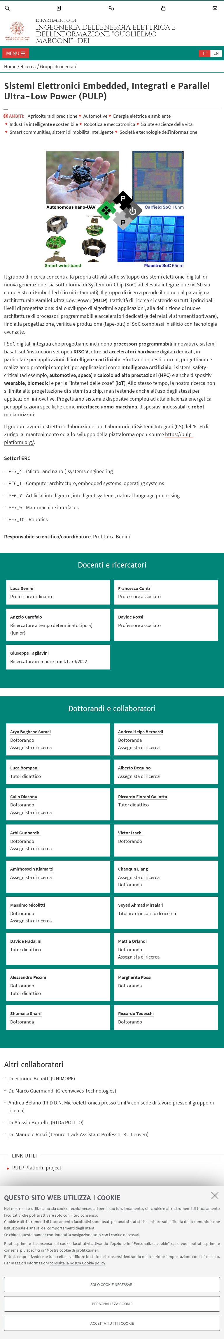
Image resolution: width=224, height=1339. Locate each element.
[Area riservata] (164, 8)
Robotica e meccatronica (109, 124)
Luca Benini (117, 536)
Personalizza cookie (112, 1303)
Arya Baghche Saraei (30, 731)
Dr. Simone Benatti (29, 1078)
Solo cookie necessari (112, 1284)
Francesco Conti (134, 588)
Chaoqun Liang (133, 869)
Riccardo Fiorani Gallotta (142, 796)
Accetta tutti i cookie (112, 1323)
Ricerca (28, 66)
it (204, 53)
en (216, 53)
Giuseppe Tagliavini (29, 653)
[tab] (204, 53)
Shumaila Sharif (26, 1013)
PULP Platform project (36, 1167)
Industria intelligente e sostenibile (44, 124)
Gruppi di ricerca (57, 66)
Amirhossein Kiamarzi (31, 869)
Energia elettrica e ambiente (142, 116)
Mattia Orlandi (132, 941)
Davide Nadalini (25, 941)
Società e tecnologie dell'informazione (158, 132)
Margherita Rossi (134, 977)
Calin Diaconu (23, 796)
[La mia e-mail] (216, 8)
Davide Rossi (130, 617)
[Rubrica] (59, 8)
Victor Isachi (130, 833)
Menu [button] (13, 53)
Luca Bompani (24, 768)
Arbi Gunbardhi (25, 833)
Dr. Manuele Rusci (27, 1134)
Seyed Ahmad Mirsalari (140, 905)
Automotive (95, 116)
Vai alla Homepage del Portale (17, 31)
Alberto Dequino (134, 768)
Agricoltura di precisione (52, 116)
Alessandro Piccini (28, 977)
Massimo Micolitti (27, 905)
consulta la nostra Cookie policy (77, 1263)
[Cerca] (8, 8)
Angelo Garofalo (26, 617)
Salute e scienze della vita (167, 124)
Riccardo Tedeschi (136, 1013)
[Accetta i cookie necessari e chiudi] (215, 1195)
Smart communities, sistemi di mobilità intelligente (61, 132)
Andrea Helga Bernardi (140, 731)
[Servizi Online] (112, 8)
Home (10, 66)
